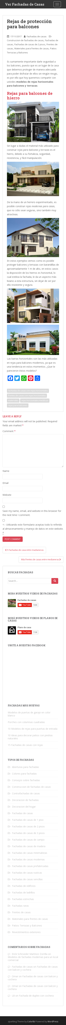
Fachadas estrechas (23, 899)
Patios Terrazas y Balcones (27, 925)
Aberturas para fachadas (25, 767)
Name (6, 471)
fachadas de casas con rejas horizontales (28, 390)
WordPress (53, 1021)
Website (7, 494)
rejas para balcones (17, 405)
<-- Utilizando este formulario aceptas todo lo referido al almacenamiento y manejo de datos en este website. (33, 528)
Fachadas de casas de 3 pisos (28, 833)
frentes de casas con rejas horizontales (27, 395)
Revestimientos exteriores (26, 932)
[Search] (54, 581)
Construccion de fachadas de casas (25, 40)
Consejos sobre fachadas (26, 780)
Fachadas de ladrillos (23, 892)
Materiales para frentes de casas (31, 48)
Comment (9, 431)
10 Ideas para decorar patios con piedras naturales (30, 737)
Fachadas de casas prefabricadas (30, 866)
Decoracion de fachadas (25, 800)
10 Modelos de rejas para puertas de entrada (32, 728)
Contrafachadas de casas (26, 793)
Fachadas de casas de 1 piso (27, 819)
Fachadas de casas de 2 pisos (29, 44)
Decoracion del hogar (24, 806)
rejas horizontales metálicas (34, 400)
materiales (13, 400)
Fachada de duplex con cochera (36, 995)
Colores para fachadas (24, 773)
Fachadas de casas (37, 36)
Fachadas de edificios (24, 885)
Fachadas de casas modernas (28, 859)
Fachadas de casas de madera (28, 846)
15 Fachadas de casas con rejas (25, 745)
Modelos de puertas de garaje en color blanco (29, 714)
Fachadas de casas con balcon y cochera (33, 978)
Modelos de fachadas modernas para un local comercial (33, 958)
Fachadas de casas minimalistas (29, 852)
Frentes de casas (21, 912)
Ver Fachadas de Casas (24, 4)
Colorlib (31, 1021)
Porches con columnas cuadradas (26, 722)
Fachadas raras (20, 905)
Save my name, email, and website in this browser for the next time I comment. (32, 513)
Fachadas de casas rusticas (27, 872)
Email (5, 483)
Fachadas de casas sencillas (27, 879)
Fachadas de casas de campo (28, 839)
